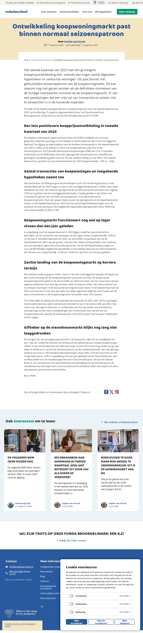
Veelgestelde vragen (51, 566)
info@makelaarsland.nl (21, 566)
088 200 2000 (16, 571)
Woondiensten (48, 598)
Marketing (80, 612)
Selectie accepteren (101, 622)
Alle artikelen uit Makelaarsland (120, 422)
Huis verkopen (49, 11)
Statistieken (81, 604)
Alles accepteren (76, 622)
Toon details (124, 596)
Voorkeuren (81, 596)
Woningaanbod (103, 11)
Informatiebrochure (50, 593)
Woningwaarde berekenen (48, 587)
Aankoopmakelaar (69, 11)
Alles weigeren (124, 622)
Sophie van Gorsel (74, 41)
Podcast (44, 581)
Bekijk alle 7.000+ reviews (72, 540)
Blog (42, 576)
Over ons (87, 11)
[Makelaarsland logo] (17, 11)
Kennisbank (46, 571)
